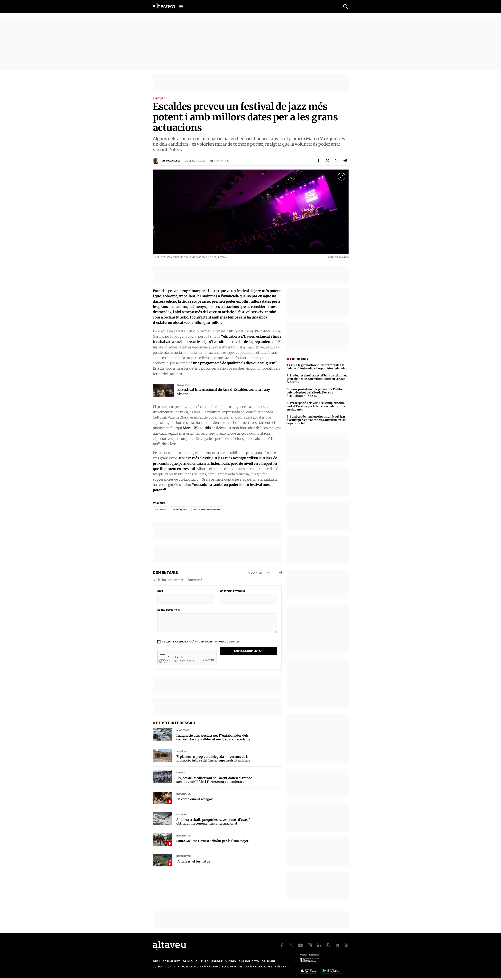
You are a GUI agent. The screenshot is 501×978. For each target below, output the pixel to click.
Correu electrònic (232, 591)
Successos (182, 730)
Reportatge (183, 794)
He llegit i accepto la (200, 641)
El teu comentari (168, 610)
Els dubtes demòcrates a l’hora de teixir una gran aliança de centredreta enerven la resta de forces (317, 379)
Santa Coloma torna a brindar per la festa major (212, 841)
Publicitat (189, 966)
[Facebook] (318, 160)
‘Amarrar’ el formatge (193, 861)
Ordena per (255, 573)
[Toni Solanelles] (156, 161)
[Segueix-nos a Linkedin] (319, 945)
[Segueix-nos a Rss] (346, 945)
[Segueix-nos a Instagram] (309, 945)
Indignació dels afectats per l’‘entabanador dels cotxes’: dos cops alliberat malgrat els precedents (213, 737)
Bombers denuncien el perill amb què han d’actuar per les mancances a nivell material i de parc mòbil (316, 420)
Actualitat (171, 961)
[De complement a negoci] (162, 798)
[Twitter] (327, 160)
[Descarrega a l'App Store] (308, 971)
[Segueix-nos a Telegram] (337, 945)
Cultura (159, 98)
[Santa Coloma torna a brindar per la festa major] (162, 839)
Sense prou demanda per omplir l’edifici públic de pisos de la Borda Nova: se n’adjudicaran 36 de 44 (315, 392)
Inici (156, 961)
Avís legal (282, 966)
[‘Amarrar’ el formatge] (162, 860)
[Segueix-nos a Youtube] (300, 945)
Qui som (158, 966)
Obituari (268, 961)
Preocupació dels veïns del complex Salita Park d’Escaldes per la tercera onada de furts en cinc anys (316, 406)
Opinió (188, 961)
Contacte (172, 966)
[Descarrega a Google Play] (331, 971)
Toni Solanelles (170, 161)
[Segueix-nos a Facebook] (282, 945)
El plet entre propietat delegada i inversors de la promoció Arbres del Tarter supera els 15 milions (213, 758)
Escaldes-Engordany (207, 509)
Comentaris (221, 161)
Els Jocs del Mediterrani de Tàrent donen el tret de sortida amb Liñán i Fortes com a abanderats (214, 780)
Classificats (249, 961)
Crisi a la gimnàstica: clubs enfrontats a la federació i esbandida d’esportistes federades (317, 366)
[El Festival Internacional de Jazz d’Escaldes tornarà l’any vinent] (163, 390)
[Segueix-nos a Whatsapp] (328, 945)
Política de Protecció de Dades (220, 966)
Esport (180, 772)
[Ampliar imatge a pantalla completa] (341, 176)
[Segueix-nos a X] (291, 945)
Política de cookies (258, 966)
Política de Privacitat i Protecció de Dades (214, 641)
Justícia (181, 751)
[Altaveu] (164, 6)
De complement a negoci (195, 799)
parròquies (180, 509)
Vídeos (230, 961)
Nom (160, 591)
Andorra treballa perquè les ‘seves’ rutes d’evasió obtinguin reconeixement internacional (213, 821)
